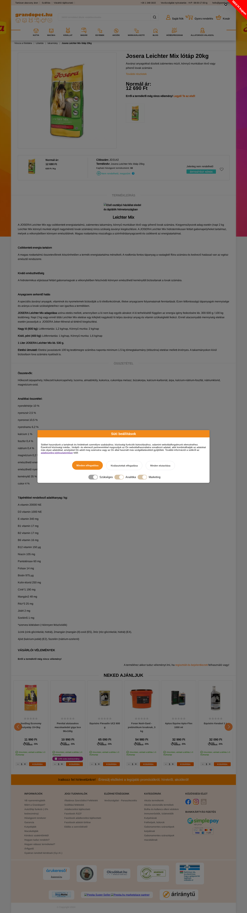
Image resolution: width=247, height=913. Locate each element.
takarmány (53, 43)
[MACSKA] (51, 26)
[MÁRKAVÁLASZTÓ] (136, 26)
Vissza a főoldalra (23, 43)
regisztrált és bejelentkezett (191, 664)
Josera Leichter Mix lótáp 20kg (77, 43)
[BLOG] (155, 26)
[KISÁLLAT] (67, 26)
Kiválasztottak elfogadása (124, 465)
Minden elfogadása (87, 465)
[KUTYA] (36, 26)
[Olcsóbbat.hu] (117, 873)
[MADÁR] (83, 26)
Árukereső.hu (56, 877)
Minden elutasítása (160, 465)
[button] (237, 10)
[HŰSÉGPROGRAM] (174, 26)
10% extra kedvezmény (68, 759)
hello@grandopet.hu (222, 3)
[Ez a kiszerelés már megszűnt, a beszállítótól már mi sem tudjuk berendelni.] (133, 174)
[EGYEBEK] (99, 26)
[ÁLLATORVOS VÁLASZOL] (202, 26)
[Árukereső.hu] (56, 872)
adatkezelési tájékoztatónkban (57, 452)
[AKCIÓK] (116, 26)
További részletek (136, 74)
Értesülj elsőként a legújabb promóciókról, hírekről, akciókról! (123, 779)
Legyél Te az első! (184, 96)
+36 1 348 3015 (148, 3)
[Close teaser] (226, 4)
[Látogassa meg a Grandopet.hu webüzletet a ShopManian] (61, 895)
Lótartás (40, 43)
